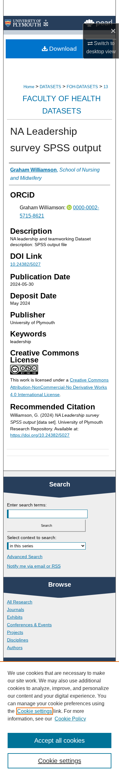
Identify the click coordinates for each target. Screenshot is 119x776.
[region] (59, 718)
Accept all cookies (59, 740)
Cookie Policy (70, 718)
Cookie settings (34, 711)
